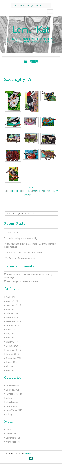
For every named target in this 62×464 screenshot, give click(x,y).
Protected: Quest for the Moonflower (24, 252)
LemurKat (31, 29)
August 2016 (12, 362)
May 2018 (10, 309)
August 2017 (12, 329)
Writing (9, 414)
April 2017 (10, 337)
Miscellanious (12, 402)
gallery (9, 398)
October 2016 (12, 354)
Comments (13, 437)
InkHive (27, 453)
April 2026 (10, 297)
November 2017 (13, 321)
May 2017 (10, 333)
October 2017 (12, 325)
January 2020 (12, 301)
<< (30, 187)
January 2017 (12, 341)
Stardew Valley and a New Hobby (21, 238)
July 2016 (10, 366)
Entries (11, 433)
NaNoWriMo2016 (14, 410)
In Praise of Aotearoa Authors (20, 258)
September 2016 (13, 358)
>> (37, 194)
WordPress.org (13, 441)
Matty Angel (12, 281)
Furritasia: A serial (14, 393)
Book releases (12, 385)
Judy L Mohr (12, 274)
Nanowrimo (11, 406)
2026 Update (12, 232)
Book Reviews (12, 389)
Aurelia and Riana (30, 281)
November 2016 (13, 350)
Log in (9, 429)
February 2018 (12, 313)
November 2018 (13, 305)
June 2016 (10, 370)
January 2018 (12, 317)
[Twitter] (31, 459)
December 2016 (13, 345)
